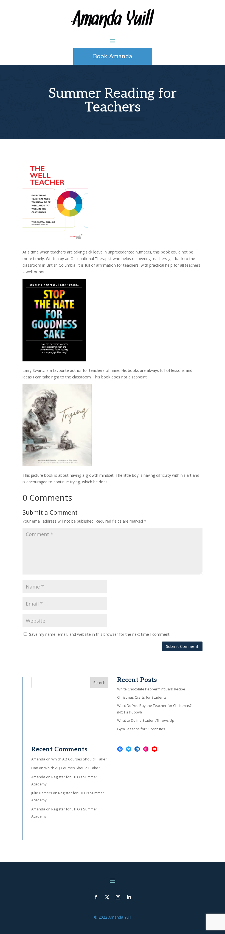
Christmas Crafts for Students (142, 697)
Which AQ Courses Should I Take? (79, 759)
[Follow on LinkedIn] (129, 897)
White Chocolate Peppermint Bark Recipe (151, 689)
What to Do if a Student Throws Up (145, 720)
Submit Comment (182, 646)
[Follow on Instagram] (118, 897)
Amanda (38, 759)
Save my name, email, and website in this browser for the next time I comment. (99, 634)
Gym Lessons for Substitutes (141, 728)
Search (99, 682)
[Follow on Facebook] (96, 897)
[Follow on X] (107, 897)
